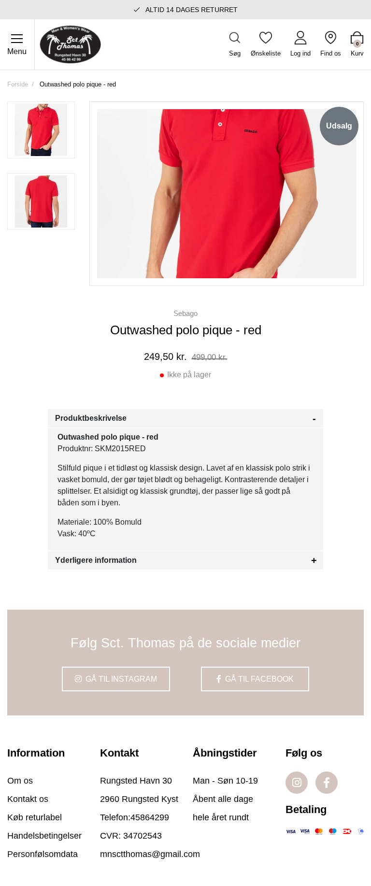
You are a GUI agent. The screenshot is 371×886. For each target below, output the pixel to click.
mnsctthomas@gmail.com (150, 854)
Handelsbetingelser (44, 836)
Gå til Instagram (120, 679)
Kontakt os (27, 799)
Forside (17, 84)
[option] (41, 129)
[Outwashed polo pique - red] (41, 130)
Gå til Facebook (258, 679)
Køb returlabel (34, 817)
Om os (20, 781)
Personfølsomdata (42, 854)
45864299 (149, 817)
